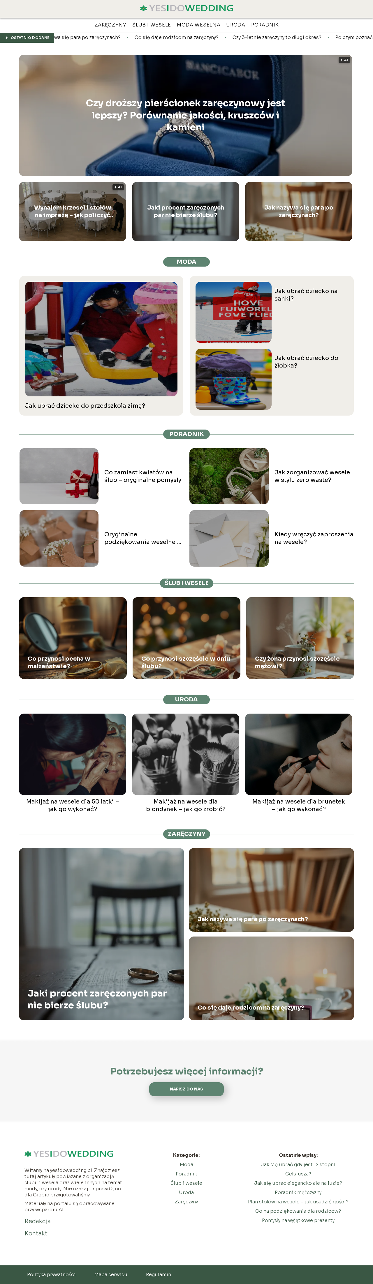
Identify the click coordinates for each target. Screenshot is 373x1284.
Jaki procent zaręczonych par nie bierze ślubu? (185, 211)
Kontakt (35, 1233)
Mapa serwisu (110, 1274)
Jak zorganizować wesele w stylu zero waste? (312, 476)
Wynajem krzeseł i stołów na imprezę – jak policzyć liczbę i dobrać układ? (72, 211)
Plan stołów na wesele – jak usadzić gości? (298, 1202)
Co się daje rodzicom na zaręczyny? (99, 37)
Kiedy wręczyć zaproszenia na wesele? (314, 538)
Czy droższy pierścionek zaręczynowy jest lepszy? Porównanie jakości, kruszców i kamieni (185, 115)
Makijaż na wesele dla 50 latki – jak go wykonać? (72, 805)
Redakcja (37, 1221)
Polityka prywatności (51, 1274)
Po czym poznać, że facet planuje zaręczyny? (309, 37)
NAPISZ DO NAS (186, 1089)
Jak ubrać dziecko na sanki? (306, 295)
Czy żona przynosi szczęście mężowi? (297, 662)
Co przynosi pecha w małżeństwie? (59, 662)
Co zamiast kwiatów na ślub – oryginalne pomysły (142, 476)
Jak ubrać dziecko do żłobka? (306, 361)
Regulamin (158, 1274)
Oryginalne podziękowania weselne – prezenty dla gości (142, 538)
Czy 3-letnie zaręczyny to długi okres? (199, 37)
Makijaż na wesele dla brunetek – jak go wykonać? (298, 805)
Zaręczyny (186, 834)
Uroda (186, 699)
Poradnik (186, 434)
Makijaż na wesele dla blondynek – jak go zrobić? (186, 805)
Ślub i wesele (187, 583)
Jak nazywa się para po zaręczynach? (298, 211)
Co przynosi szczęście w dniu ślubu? (185, 662)
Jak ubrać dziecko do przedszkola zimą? (85, 405)
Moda (186, 261)
